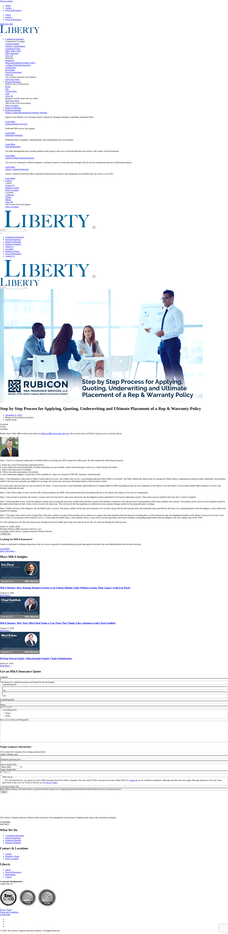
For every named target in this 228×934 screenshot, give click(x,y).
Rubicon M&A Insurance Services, (55, 433)
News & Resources (13, 10)
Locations (9, 249)
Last (4, 695)
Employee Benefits (13, 108)
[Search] (26, 230)
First (4, 690)
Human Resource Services (16, 124)
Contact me (5, 534)
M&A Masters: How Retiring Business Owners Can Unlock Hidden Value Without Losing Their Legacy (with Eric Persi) (65, 587)
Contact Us (10, 256)
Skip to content (6, 1)
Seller (7, 716)
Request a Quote (12, 251)
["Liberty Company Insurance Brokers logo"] (20, 32)
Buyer (8, 713)
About (8, 5)
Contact (8, 181)
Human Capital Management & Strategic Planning (26, 113)
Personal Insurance (13, 82)
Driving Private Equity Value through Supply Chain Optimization (36, 658)
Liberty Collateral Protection (17, 169)
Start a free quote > (8, 551)
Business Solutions (13, 110)
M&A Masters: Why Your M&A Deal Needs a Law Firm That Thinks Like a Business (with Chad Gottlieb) (58, 623)
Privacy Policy (52, 782)
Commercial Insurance (14, 39)
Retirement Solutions (14, 135)
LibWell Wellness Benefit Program (19, 158)
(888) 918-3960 (6, 24)
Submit (3, 792)
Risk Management (12, 147)
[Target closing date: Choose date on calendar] (1, 775)
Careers (8, 8)
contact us (133, 780)
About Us (9, 246)
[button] (114, 424)
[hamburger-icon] (1, 35)
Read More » (5, 595)
